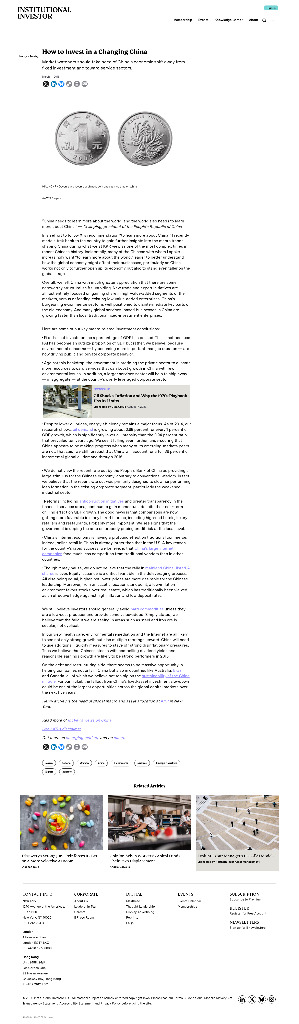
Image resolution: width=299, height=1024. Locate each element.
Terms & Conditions (188, 998)
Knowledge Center (229, 20)
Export (49, 771)
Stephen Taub (30, 866)
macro (119, 737)
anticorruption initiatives (101, 501)
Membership (183, 20)
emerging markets (82, 737)
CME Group (118, 406)
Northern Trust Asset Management (237, 861)
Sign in (271, 8)
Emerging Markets (166, 763)
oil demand (83, 429)
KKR (165, 701)
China (101, 763)
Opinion (84, 763)
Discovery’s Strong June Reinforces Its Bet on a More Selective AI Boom (59, 858)
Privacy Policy (110, 1003)
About (254, 20)
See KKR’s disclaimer (61, 729)
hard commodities (147, 609)
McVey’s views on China (89, 720)
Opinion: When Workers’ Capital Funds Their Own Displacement (145, 858)
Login (50, 1017)
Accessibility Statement (76, 1003)
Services (142, 763)
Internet (67, 771)
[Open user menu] (273, 19)
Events (203, 20)
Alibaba (66, 763)
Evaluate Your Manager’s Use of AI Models (236, 855)
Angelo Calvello (120, 866)
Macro (49, 763)
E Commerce (121, 763)
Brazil (178, 670)
